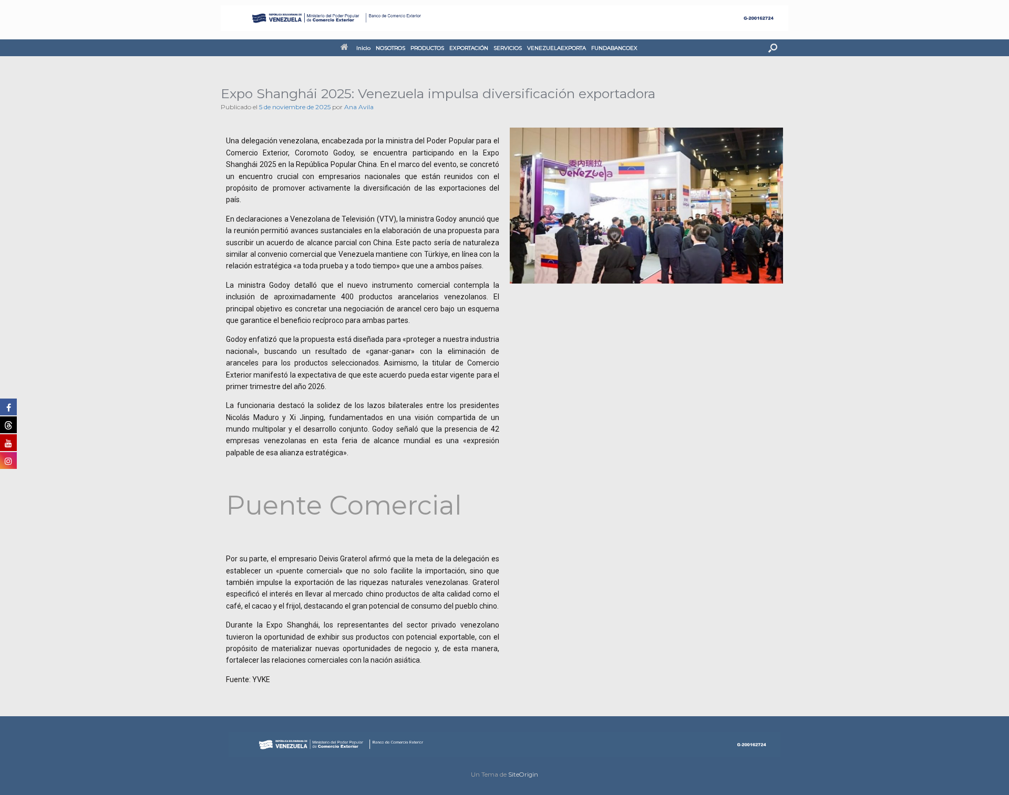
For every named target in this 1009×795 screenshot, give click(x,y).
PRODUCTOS (427, 48)
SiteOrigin (523, 774)
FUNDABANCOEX (614, 48)
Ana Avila (359, 107)
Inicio (363, 48)
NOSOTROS (390, 48)
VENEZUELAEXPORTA (556, 48)
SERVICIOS (507, 48)
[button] (772, 47)
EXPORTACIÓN (468, 48)
